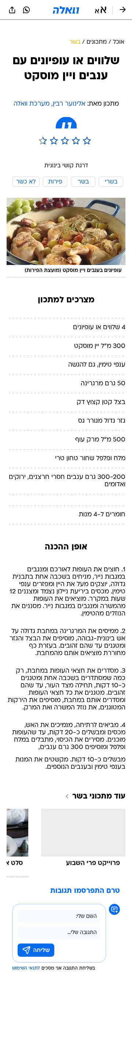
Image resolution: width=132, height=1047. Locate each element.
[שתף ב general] (12, 10)
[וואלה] (66, 10)
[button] (100, 10)
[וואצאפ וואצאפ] (26, 10)
